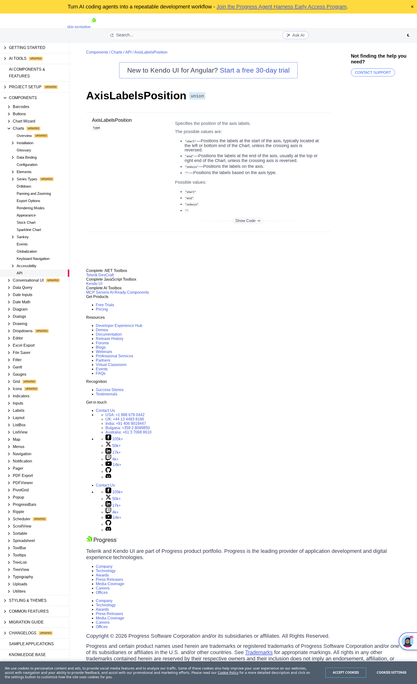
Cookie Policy (228, 672)
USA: (125, 415)
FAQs (100, 373)
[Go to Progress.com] (102, 542)
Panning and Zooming (34, 193)
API (19, 273)
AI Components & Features (27, 72)
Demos (102, 330)
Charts (116, 52)
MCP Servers (97, 292)
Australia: (128, 432)
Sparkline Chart (29, 230)
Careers (103, 588)
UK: (124, 419)
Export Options (28, 201)
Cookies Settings (391, 672)
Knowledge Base (27, 655)
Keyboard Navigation (33, 259)
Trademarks (259, 652)
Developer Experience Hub (119, 326)
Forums (102, 343)
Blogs (101, 347)
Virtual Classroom (111, 365)
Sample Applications (31, 644)
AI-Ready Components (129, 292)
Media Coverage (110, 584)
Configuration (27, 165)
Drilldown (24, 186)
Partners (103, 360)
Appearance (26, 215)
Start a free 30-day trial (255, 70)
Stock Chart (26, 222)
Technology (106, 571)
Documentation (109, 334)
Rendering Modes (31, 208)
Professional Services (114, 356)
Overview (24, 136)
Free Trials (105, 305)
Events (22, 244)
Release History (109, 339)
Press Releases (109, 579)
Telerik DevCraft (100, 275)
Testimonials (106, 394)
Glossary (24, 150)
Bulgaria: (127, 428)
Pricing (102, 309)
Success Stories (110, 390)
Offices (102, 592)
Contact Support (373, 72)
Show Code (245, 221)
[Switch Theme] (408, 35)
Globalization (27, 251)
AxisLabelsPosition (150, 52)
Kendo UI (94, 284)
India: (125, 423)
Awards (102, 575)
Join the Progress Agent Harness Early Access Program (281, 7)
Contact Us (105, 410)
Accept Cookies (346, 672)
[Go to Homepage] (93, 27)
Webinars (104, 352)
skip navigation (78, 27)
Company (104, 566)
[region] (208, 672)
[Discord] (108, 477)
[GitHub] (108, 471)
